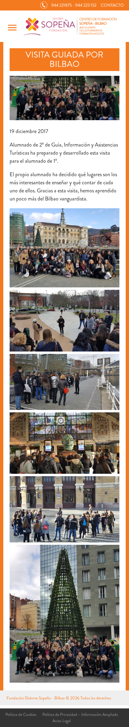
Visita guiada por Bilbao (65, 59)
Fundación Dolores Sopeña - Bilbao (36, 698)
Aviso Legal (61, 721)
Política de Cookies (20, 714)
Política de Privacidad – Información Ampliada (80, 714)
